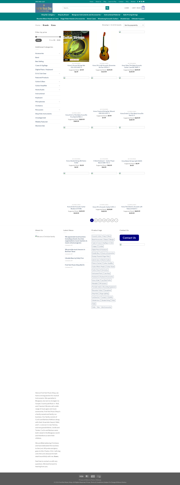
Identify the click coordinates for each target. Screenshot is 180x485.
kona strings (95, 280)
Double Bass (96, 253)
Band (37, 57)
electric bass (96, 260)
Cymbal (101, 246)
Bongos (112, 239)
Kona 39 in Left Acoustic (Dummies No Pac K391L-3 (104, 66)
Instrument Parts (97, 273)
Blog (105, 1)
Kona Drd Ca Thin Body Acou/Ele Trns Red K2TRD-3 (76, 116)
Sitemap (98, 480)
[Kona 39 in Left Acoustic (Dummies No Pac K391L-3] (104, 46)
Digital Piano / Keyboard (44, 69)
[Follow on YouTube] (143, 1)
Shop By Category (48, 15)
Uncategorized (40, 118)
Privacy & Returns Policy (87, 480)
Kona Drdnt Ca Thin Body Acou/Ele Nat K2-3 (131, 114)
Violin (94, 304)
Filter (38, 40)
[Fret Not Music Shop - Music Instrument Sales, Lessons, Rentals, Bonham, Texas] (47, 8)
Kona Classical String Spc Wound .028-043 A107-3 (104, 112)
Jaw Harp (107, 273)
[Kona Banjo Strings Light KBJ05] (132, 141)
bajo (104, 236)
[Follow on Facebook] (137, 1)
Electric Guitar (105, 260)
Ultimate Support (138, 19)
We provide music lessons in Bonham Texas (75, 250)
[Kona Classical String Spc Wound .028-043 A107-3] (104, 92)
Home (91, 1)
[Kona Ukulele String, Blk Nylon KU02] (76, 141)
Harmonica (104, 270)
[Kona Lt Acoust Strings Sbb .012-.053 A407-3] (76, 46)
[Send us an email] (141, 1)
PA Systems (103, 283)
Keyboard (38, 98)
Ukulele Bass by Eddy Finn (74, 258)
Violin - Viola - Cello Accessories (101, 307)
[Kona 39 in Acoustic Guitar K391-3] (104, 187)
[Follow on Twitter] (139, 1)
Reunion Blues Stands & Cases (48, 19)
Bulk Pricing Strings (130, 15)
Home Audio (39, 90)
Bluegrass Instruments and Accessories (86, 15)
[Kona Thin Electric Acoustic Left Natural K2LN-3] (132, 187)
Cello (111, 243)
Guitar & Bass (40, 81)
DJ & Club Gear (40, 73)
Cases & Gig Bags (41, 65)
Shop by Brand (63, 15)
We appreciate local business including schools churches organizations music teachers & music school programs (76, 240)
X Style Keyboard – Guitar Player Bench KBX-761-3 (104, 162)
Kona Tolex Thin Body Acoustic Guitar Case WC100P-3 (132, 66)
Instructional (40, 93)
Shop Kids (95, 293)
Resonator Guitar (97, 290)
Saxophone (107, 290)
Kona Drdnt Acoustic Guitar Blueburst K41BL (76, 208)
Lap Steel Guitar (106, 280)
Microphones (40, 102)
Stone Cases (91, 19)
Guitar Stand (110, 266)
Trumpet (103, 297)
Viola (113, 300)
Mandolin (95, 283)
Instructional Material (112, 15)
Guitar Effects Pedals (98, 266)
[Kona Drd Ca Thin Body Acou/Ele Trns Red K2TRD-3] (76, 94)
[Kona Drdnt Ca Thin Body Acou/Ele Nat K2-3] (132, 93)
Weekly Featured (41, 122)
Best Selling (39, 61)
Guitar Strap (96, 270)
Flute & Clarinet (97, 263)
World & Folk (40, 126)
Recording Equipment (109, 287)
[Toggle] (59, 53)
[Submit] (107, 8)
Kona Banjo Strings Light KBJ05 (132, 161)
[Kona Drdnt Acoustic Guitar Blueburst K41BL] (76, 187)
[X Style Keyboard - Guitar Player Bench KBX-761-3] (104, 141)
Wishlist (133, 1)
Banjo (106, 239)
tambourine (95, 297)
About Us (98, 1)
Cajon (94, 243)
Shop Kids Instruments (43, 114)
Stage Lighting (104, 293)
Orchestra (39, 106)
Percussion (39, 110)
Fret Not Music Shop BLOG (74, 265)
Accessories (39, 53)
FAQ (127, 1)
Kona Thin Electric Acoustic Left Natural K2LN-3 (131, 208)
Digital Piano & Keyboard (99, 249)
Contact (121, 1)
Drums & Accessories (107, 253)
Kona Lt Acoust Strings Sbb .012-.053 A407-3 (76, 66)
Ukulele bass (125, 19)
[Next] (116, 220)
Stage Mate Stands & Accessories (73, 19)
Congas (94, 246)
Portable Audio (96, 287)
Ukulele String (106, 300)
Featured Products (42, 77)
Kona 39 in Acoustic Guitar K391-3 (104, 207)
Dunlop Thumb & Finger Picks (101, 256)
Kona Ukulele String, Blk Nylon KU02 (76, 162)
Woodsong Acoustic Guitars (108, 19)
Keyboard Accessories (106, 277)
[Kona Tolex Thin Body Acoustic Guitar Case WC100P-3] (132, 46)
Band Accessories (97, 239)
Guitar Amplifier (41, 85)
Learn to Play (112, 1)
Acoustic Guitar (96, 236)
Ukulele (110, 297)
